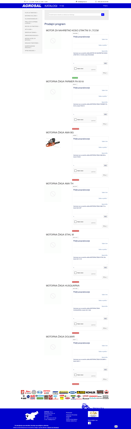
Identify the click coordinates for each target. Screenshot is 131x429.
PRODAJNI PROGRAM (71, 415)
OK (116, 426)
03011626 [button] (75, 288)
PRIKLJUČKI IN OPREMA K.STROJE (31, 22)
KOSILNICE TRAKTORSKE (31, 43)
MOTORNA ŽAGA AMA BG (60, 132)
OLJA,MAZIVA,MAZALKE (31, 18)
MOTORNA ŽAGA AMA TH (59, 183)
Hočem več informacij (53, 427)
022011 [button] (74, 339)
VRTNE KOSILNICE (30, 50)
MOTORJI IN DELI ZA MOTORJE (30, 39)
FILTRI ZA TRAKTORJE (31, 12)
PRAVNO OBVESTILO (71, 421)
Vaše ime (104, 39)
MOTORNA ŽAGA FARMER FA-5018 (65, 81)
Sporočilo (104, 51)
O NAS (67, 418)
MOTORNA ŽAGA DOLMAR (60, 336)
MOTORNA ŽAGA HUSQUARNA (62, 285)
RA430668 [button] (75, 33)
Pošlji (105, 73)
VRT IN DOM (28, 29)
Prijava (105, 6)
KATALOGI (68, 416)
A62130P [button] (75, 186)
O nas (62, 5)
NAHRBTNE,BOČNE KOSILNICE (30, 46)
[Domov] (32, 5)
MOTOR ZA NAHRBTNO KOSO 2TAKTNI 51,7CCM (72, 30)
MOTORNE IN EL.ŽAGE (31, 15)
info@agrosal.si (82, 2)
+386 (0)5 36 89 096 (102, 2)
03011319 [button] (75, 237)
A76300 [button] (74, 135)
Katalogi (51, 6)
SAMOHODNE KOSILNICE (31, 35)
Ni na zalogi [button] (76, 128)
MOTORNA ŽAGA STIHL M (60, 234)
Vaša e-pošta (103, 45)
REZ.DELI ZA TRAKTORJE (31, 26)
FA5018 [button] (74, 84)
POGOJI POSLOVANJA (71, 419)
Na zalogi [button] (75, 77)
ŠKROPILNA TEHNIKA (30, 32)
